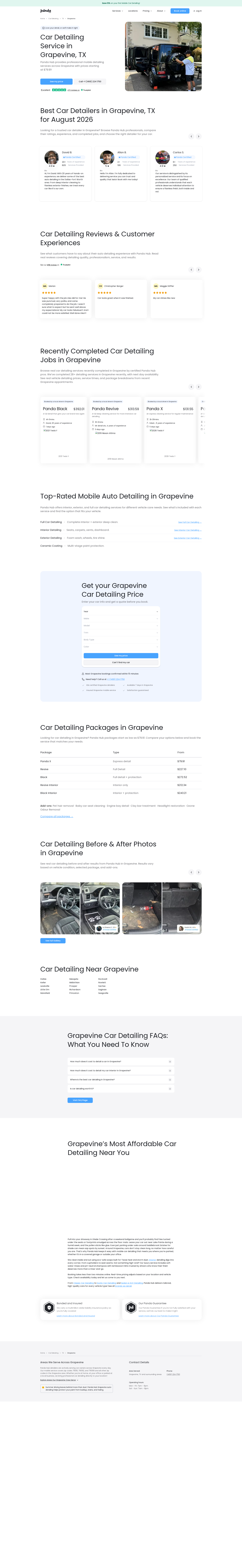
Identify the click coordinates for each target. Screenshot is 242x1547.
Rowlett (102, 982)
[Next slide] (199, 136)
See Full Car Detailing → (190, 522)
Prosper (73, 986)
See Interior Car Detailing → (188, 530)
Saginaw (102, 989)
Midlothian (74, 982)
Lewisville (44, 986)
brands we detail (123, 1286)
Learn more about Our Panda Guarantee (159, 1315)
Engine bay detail (118, 806)
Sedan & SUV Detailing (132, 1283)
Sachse (101, 986)
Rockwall (102, 979)
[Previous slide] (191, 136)
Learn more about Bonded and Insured (76, 1315)
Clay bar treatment (143, 806)
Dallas (43, 979)
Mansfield (45, 993)
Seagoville (103, 993)
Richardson (74, 989)
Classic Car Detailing (83, 1283)
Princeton (74, 993)
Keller (43, 982)
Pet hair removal (63, 806)
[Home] (45, 11)
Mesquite (73, 979)
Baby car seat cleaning (90, 806)
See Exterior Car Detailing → (188, 538)
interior (152, 1259)
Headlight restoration (171, 806)
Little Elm (44, 989)
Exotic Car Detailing (106, 1283)
